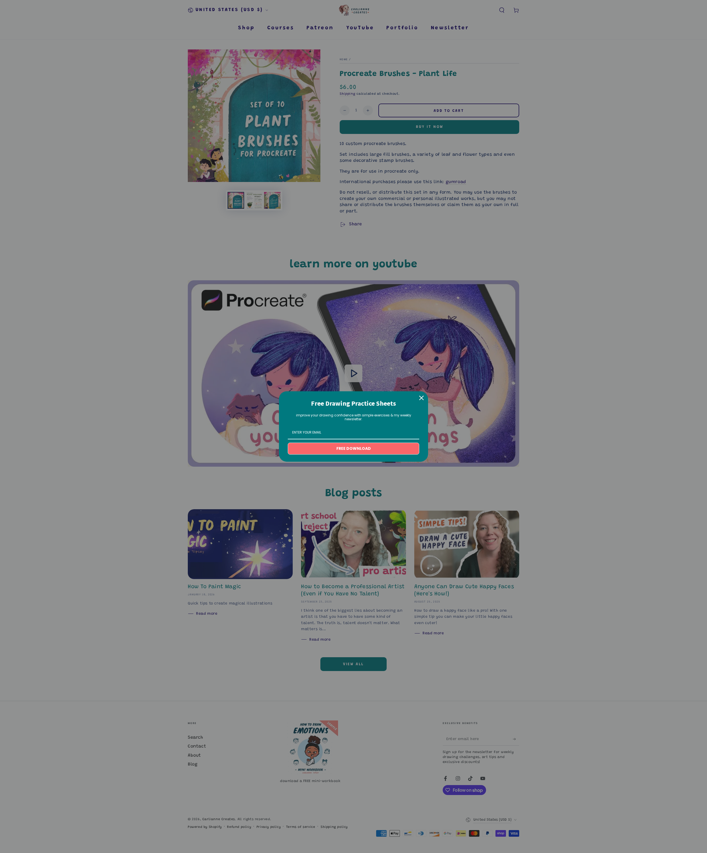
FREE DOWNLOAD (353, 448)
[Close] (421, 398)
